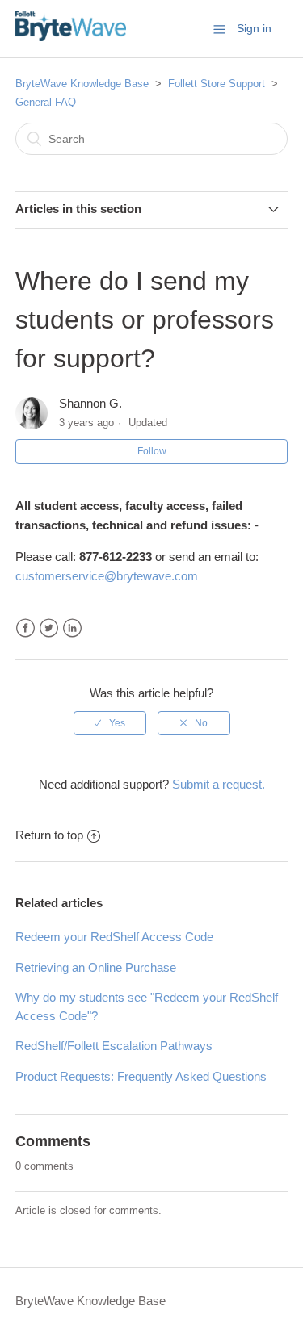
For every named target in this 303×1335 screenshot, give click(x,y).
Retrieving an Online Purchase (95, 967)
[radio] (110, 723)
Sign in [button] (254, 28)
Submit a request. (218, 784)
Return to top (49, 835)
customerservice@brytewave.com (106, 576)
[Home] (70, 37)
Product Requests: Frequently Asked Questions (141, 1076)
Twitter (49, 628)
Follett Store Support (216, 83)
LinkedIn (72, 628)
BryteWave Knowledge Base (82, 83)
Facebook (25, 628)
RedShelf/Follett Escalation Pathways (114, 1046)
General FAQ (45, 102)
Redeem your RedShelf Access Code (114, 937)
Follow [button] (151, 451)
